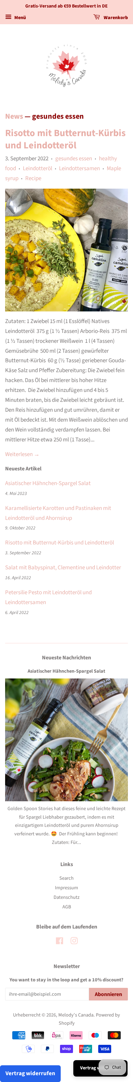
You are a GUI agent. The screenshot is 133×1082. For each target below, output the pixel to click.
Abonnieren (108, 994)
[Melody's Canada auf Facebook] (59, 942)
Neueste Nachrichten (66, 657)
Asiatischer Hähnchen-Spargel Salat (48, 483)
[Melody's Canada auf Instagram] (74, 942)
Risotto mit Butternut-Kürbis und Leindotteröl (65, 139)
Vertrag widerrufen (30, 1073)
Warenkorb (115, 17)
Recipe (33, 178)
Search (66, 878)
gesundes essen (73, 159)
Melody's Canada (75, 1015)
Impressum (66, 887)
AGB (66, 906)
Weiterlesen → (22, 454)
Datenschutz (66, 897)
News (14, 116)
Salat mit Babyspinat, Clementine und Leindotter (63, 568)
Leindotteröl (37, 168)
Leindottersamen (79, 168)
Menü (19, 17)
